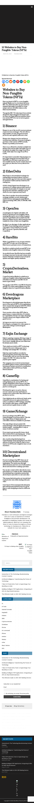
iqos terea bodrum (7, 725)
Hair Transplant (6, 722)
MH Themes (27, 801)
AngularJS (4, 612)
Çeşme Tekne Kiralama (8, 719)
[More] (3, 85)
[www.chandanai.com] (17, 4)
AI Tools (4, 606)
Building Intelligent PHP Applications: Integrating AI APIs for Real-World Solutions (17, 590)
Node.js (4, 639)
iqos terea (28, 725)
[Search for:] (17, 563)
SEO (3, 648)
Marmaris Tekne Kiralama (23, 716)
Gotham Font (6, 731)
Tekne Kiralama (20, 719)
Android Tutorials (7, 609)
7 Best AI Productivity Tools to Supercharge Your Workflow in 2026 (15, 758)
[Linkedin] (14, 81)
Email (5, 687)
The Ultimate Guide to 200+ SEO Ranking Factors (16, 594)
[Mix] (24, 81)
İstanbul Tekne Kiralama (9, 714)
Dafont (4, 728)
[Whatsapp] (28, 81)
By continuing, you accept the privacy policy (17, 693)
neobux (4, 636)
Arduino (4, 615)
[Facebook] (3, 81)
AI (2, 603)
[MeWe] (21, 81)
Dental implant (11, 728)
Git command (6, 630)
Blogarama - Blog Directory (14, 706)
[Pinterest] (17, 81)
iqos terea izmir (16, 722)
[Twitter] (7, 81)
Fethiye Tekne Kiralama (24, 714)
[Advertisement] (17, 26)
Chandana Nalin (18, 54)
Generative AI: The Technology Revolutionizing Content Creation (17, 744)
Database (5, 624)
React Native (6, 645)
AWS (3, 618)
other (3, 642)
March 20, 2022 (7, 54)
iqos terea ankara (19, 725)
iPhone (4, 633)
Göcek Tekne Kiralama (8, 716)
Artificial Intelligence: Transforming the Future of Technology (15, 751)
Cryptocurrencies (7, 621)
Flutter (4, 627)
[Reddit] (10, 81)
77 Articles (26, 512)
